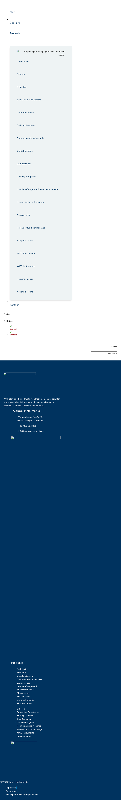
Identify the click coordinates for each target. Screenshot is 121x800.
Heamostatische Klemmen (30, 202)
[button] (6, 314)
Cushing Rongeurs (26, 176)
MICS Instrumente (26, 253)
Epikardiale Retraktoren (29, 99)
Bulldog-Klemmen (26, 125)
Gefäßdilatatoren (25, 112)
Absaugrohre (23, 215)
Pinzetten (22, 87)
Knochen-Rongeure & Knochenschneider (38, 189)
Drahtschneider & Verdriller (31, 138)
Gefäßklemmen (25, 151)
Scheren (21, 74)
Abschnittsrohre (25, 292)
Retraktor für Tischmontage (31, 228)
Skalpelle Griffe (25, 240)
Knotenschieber (25, 279)
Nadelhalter (23, 61)
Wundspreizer (24, 163)
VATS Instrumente (26, 266)
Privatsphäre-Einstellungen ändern (22, 794)
